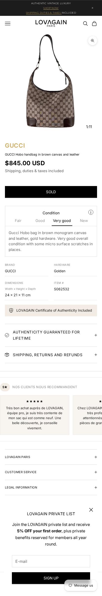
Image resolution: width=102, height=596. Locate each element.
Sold (51, 192)
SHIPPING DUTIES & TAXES (44, 12)
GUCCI (15, 145)
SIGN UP (51, 578)
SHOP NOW (50, 8)
